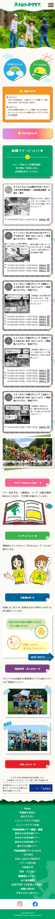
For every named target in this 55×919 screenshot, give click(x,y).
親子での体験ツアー (27, 846)
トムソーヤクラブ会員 (27, 825)
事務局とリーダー (27, 876)
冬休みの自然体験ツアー (27, 837)
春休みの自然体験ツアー (27, 841)
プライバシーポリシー (27, 893)
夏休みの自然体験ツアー (27, 833)
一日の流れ (27, 854)
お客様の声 (27, 867)
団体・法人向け (27, 871)
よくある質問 (27, 880)
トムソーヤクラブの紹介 (27, 820)
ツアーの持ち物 (27, 863)
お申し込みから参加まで (27, 858)
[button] (23, 45)
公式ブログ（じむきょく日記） (27, 884)
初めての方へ (27, 816)
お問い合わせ (27, 888)
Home (27, 808)
